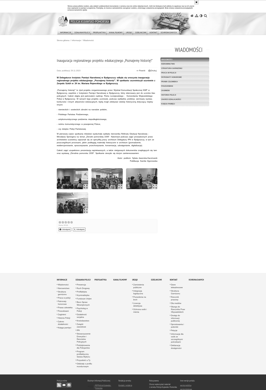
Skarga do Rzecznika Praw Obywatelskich (178, 309)
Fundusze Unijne (84, 299)
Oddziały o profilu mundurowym (84, 365)
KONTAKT (173, 279)
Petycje (174, 330)
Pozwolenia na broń (139, 298)
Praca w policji (168, 73)
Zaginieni (165, 91)
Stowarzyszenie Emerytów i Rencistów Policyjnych (83, 338)
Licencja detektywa (137, 304)
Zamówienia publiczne (138, 286)
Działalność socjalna (82, 315)
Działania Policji (83, 279)
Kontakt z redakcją (125, 385)
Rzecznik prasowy (175, 298)
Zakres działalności (171, 99)
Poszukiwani (167, 86)
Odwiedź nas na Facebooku (69, 385)
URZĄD (135, 279)
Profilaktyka (82, 292)
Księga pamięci (168, 104)
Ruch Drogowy (83, 288)
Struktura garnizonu (171, 68)
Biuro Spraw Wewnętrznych (83, 303)
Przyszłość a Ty (83, 360)
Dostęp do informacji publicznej (175, 318)
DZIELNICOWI (156, 279)
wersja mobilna (185, 385)
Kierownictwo (168, 64)
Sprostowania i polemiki (177, 325)
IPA (78, 330)
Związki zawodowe (81, 325)
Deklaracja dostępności (176, 346)
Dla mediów (176, 303)
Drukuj (154, 70)
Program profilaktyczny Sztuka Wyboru (83, 354)
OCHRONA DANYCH (196, 279)
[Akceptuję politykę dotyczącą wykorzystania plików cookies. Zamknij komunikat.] (196, 2)
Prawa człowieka (169, 82)
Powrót (142, 70)
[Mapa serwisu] (196, 15)
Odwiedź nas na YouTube (64, 385)
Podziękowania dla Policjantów (83, 346)
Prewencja (81, 285)
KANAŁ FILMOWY (120, 279)
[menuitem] (66, 32)
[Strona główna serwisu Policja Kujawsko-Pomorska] (192, 15)
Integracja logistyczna (138, 292)
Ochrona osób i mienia (140, 310)
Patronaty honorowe (171, 77)
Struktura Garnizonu (175, 292)
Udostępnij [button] (66, 229)
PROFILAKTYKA (100, 279)
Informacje (76, 40)
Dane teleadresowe (177, 286)
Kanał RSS (59, 385)
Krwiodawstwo (83, 321)
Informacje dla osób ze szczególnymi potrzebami (177, 338)
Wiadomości (88, 40)
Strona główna (63, 40)
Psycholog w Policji (82, 309)
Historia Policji (168, 95)
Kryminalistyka (83, 295)
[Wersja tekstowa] (201, 15)
